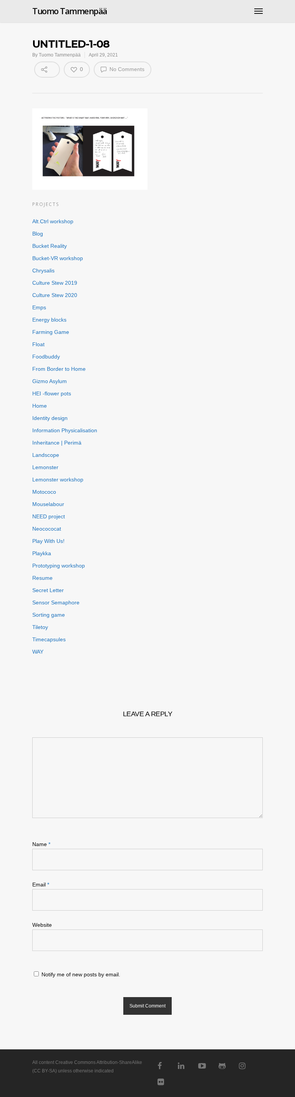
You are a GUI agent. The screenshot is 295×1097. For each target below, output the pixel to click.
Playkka (41, 553)
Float (38, 344)
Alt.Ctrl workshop (52, 221)
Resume (42, 578)
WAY (37, 652)
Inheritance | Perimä (56, 443)
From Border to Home (59, 369)
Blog (37, 234)
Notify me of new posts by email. (80, 974)
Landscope (45, 455)
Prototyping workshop (58, 566)
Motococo (44, 492)
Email (40, 884)
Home (39, 406)
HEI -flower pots (51, 393)
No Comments (126, 69)
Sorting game (48, 615)
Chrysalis (43, 270)
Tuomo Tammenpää (69, 11)
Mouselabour (48, 504)
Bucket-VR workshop (57, 258)
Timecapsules (49, 639)
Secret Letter (48, 590)
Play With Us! (48, 541)
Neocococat (46, 529)
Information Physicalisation (64, 430)
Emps (39, 307)
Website (42, 925)
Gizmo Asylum (49, 381)
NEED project (48, 516)
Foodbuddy (46, 356)
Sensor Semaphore (56, 602)
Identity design (50, 418)
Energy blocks (49, 320)
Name (41, 844)
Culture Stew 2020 (54, 295)
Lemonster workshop (57, 479)
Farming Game (50, 332)
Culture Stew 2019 (54, 283)
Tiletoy (40, 627)
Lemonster (45, 467)
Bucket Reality (49, 246)
